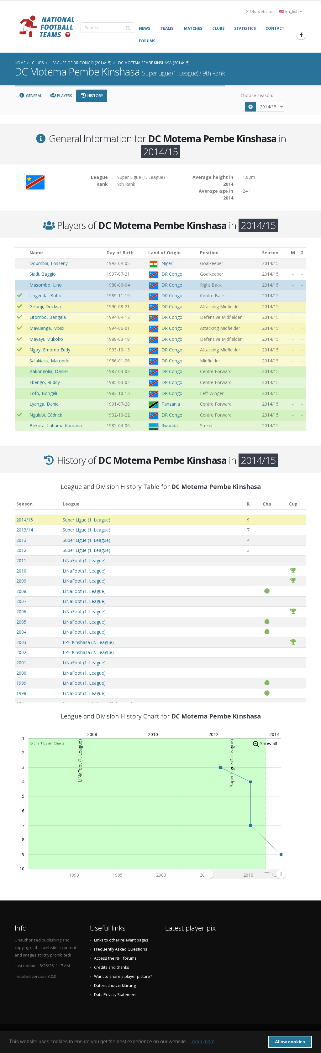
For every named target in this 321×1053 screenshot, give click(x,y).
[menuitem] (244, 874)
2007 (21, 601)
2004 (21, 632)
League (71, 504)
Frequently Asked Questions (120, 949)
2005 (21, 622)
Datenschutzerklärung (115, 985)
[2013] (250, 107)
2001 (21, 663)
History (95, 95)
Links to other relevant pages (121, 940)
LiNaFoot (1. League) (84, 560)
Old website (260, 11)
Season (24, 504)
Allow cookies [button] (290, 1041)
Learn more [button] (202, 1041)
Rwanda (169, 425)
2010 (21, 571)
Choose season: (256, 95)
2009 (21, 581)
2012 (21, 550)
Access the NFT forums (115, 958)
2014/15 (24, 520)
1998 (21, 693)
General (33, 95)
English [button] (292, 11)
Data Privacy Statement (115, 994)
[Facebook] (301, 34)
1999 (21, 683)
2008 (21, 591)
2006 (21, 612)
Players (64, 95)
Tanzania (170, 404)
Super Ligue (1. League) (86, 520)
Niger (166, 263)
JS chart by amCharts (47, 743)
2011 (21, 560)
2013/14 (24, 530)
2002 (21, 652)
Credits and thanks (111, 967)
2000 (21, 673)
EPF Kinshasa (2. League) (88, 642)
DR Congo (171, 274)
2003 (21, 642)
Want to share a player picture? (123, 976)
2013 (21, 540)
